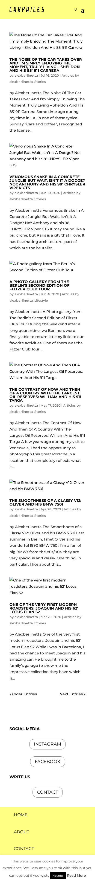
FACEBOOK (47, 761)
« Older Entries (23, 694)
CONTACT (24, 848)
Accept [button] (58, 875)
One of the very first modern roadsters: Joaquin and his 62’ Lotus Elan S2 (43, 608)
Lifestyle (41, 300)
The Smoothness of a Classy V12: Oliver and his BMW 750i (45, 502)
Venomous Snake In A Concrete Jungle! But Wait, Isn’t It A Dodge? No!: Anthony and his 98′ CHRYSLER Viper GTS (47, 182)
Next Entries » (72, 694)
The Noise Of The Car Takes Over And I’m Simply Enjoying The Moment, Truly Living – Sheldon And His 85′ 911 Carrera (45, 65)
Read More (76, 875)
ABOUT (21, 831)
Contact (47, 792)
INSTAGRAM (47, 744)
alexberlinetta (26, 75)
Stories (40, 82)
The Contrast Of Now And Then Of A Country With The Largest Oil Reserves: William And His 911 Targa (45, 395)
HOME (20, 814)
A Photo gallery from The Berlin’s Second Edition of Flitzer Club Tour (39, 285)
